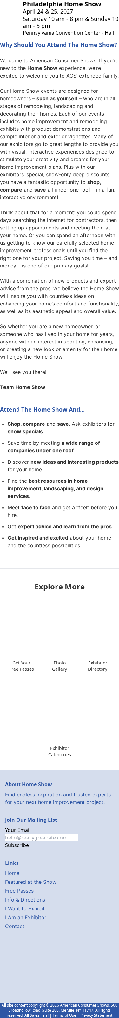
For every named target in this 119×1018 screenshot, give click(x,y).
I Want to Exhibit (25, 908)
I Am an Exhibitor (25, 917)
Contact (14, 926)
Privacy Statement (96, 1015)
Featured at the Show (30, 882)
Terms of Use (64, 1015)
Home (12, 873)
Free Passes (19, 891)
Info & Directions (25, 899)
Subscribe (17, 845)
